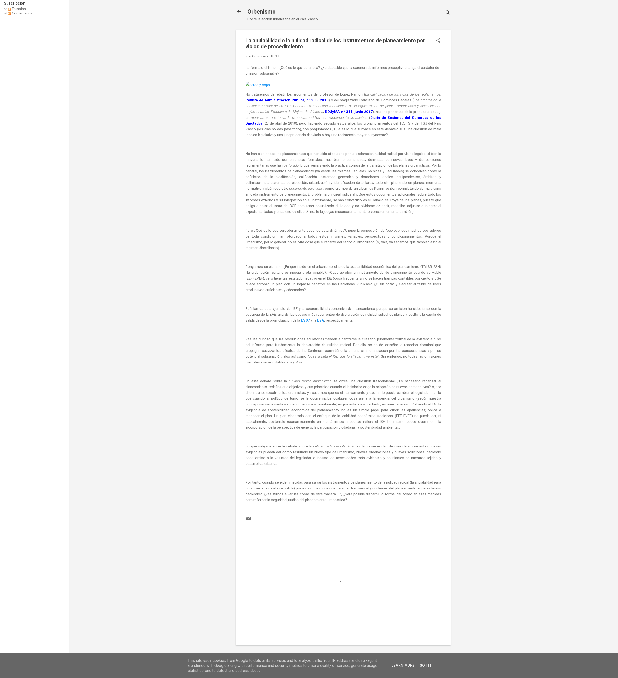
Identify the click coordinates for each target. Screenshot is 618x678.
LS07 (305, 320)
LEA (320, 320)
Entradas (18, 9)
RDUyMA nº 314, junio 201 (348, 112)
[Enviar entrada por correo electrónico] (248, 520)
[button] (438, 40)
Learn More (403, 665)
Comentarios (22, 13)
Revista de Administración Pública (275, 100)
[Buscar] (448, 13)
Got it (426, 665)
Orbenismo (261, 11)
